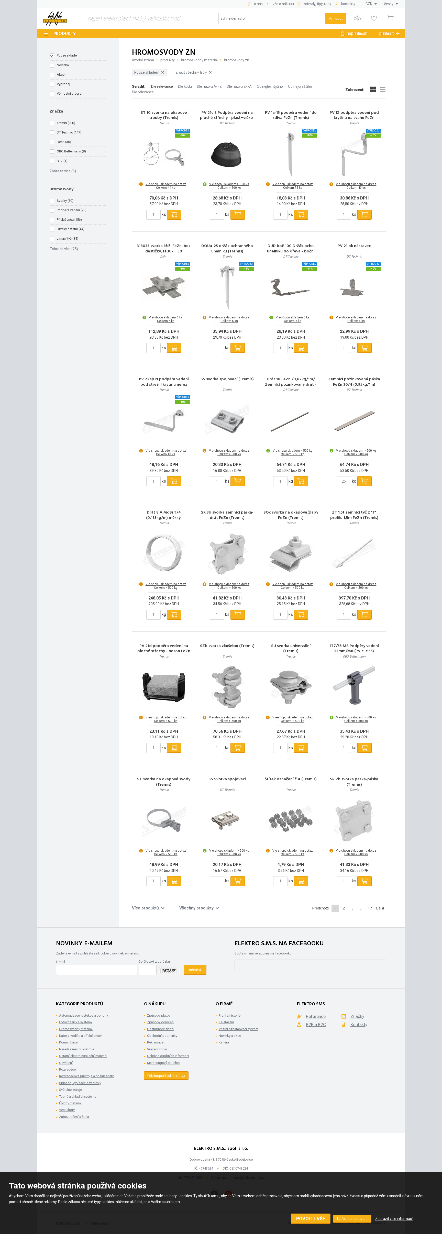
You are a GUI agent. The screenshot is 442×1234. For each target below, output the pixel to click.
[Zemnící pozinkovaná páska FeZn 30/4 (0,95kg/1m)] (354, 421)
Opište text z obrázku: (154, 961)
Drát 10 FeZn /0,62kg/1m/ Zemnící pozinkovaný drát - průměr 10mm (290, 385)
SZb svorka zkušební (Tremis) (227, 646)
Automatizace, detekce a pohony (83, 1015)
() (66, 123)
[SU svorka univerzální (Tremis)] (290, 687)
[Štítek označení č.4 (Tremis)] (290, 821)
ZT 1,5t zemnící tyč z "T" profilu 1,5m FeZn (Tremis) (354, 515)
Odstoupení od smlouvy (166, 1076)
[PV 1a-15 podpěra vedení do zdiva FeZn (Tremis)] (290, 154)
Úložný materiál (70, 1103)
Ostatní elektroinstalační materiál (83, 1056)
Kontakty (348, 4)
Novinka (63, 65)
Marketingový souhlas (163, 1063)
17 (370, 908)
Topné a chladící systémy (77, 1096)
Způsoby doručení (160, 1022)
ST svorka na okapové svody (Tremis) (163, 782)
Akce (60, 74)
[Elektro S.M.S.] (55, 18)
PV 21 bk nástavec (354, 246)
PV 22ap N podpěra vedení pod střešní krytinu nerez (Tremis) (164, 385)
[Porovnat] (357, 18)
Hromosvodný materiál (199, 60)
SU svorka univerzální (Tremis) (291, 648)
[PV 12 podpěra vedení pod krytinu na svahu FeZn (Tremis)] (354, 154)
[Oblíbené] (374, 18)
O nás (258, 4)
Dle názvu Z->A (239, 86)
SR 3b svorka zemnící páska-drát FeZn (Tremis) (227, 515)
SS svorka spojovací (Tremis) (227, 379)
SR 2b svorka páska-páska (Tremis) (354, 782)
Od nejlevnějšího (270, 86)
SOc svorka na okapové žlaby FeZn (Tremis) (290, 515)
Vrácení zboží (157, 1049)
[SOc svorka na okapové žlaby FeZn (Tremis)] (290, 554)
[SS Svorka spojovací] (227, 821)
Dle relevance (162, 86)
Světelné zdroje (70, 1090)
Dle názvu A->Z (209, 86)
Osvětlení (66, 1063)
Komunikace (68, 1042)
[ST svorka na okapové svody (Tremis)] (163, 821)
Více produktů (145, 908)
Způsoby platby (158, 1015)
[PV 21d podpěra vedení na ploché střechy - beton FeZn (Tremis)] (163, 687)
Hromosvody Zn (236, 60)
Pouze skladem (68, 55)
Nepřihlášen (357, 33)
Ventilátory (67, 1110)
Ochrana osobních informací (168, 1056)
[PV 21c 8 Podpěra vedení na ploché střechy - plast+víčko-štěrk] (227, 154)
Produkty (64, 34)
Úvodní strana (143, 60)
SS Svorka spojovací (227, 779)
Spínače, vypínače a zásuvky (80, 1083)
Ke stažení (226, 1022)
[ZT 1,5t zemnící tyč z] (354, 554)
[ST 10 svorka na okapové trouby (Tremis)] (163, 154)
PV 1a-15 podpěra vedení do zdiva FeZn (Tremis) (291, 115)
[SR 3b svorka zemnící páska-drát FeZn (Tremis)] (227, 554)
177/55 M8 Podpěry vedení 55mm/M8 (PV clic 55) (354, 648)
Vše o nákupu (283, 4)
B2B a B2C (316, 1024)
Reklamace (155, 1042)
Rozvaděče (67, 1069)
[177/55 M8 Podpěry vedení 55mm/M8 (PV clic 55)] (354, 687)
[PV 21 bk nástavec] (354, 287)
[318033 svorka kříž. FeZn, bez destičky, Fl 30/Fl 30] (163, 287)
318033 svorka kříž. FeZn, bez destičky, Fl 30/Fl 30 (164, 248)
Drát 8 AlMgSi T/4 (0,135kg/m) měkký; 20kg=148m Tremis (164, 518)
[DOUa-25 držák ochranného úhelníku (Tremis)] (227, 287)
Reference (316, 1016)
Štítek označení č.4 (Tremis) (291, 779)
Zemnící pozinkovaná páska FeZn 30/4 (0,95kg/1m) (354, 382)
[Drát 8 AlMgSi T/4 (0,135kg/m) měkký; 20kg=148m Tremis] (163, 554)
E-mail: (61, 962)
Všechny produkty (196, 908)
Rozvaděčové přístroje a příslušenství (86, 1076)
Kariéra (224, 1042)
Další (380, 908)
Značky (357, 1016)
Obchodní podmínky (162, 1036)
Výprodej (63, 84)
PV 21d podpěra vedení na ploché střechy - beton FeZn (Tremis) (163, 651)
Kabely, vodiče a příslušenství (80, 1036)
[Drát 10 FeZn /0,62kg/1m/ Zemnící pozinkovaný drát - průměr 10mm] (290, 421)
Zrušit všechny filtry (191, 72)
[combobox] (371, 4)
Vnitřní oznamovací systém (238, 1029)
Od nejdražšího (300, 86)
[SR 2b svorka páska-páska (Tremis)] (354, 821)
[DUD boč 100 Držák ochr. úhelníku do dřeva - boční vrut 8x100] (290, 287)
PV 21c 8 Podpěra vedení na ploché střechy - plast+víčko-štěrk (227, 118)
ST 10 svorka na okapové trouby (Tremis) (164, 115)
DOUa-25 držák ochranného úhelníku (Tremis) (227, 248)
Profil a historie (229, 1015)
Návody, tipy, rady (317, 4)
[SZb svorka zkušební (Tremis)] (227, 687)
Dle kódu (185, 86)
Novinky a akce (230, 1036)
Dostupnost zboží (160, 1029)
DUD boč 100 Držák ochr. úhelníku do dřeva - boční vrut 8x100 (291, 251)
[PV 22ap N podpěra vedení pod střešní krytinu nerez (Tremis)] (163, 421)
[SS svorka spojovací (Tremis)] (227, 421)
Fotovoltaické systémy (75, 1022)
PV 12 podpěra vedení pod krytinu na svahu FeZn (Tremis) (354, 118)
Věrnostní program (70, 93)
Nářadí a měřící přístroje (76, 1049)
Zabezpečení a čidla (74, 1117)
